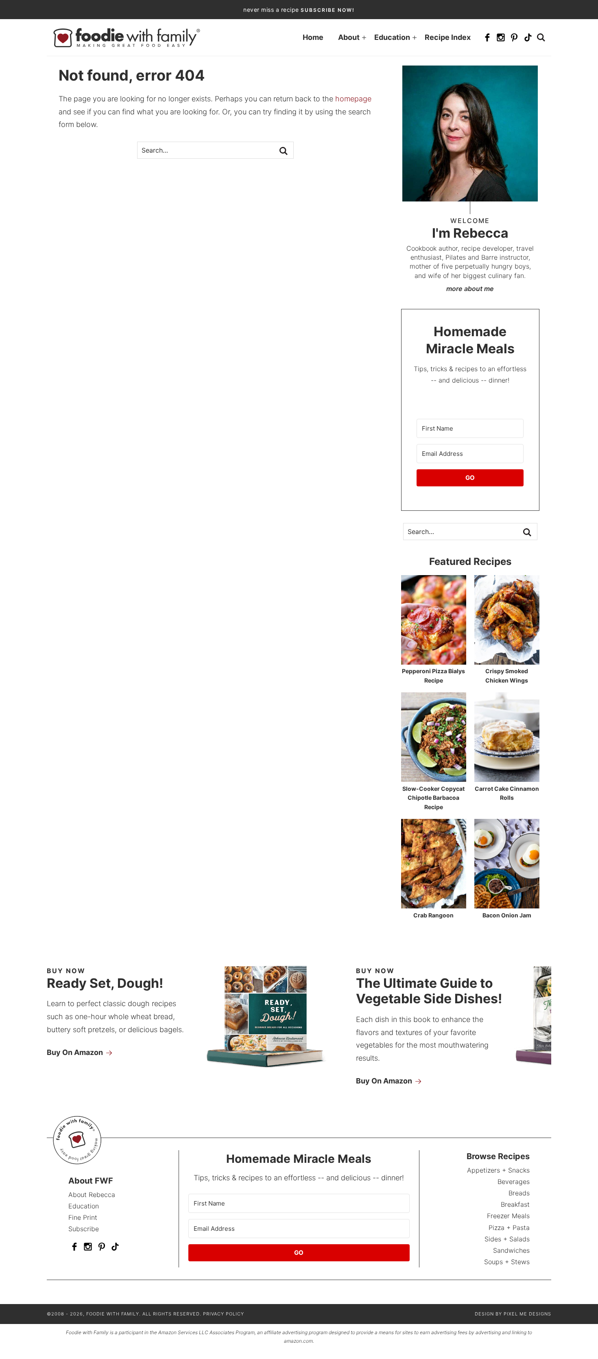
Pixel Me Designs (527, 1314)
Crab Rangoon (433, 915)
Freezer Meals (508, 1216)
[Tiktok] (528, 37)
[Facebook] (487, 37)
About (349, 37)
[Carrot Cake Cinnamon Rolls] (506, 778)
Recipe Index (448, 37)
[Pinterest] (514, 37)
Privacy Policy (223, 1314)
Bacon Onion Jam (506, 915)
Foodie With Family (127, 37)
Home (313, 37)
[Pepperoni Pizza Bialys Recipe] (433, 660)
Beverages (514, 1181)
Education (392, 37)
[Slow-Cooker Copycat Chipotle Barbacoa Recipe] (433, 778)
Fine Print (82, 1217)
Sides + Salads (507, 1239)
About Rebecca (91, 1194)
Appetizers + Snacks (498, 1170)
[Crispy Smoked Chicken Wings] (506, 660)
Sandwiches (511, 1250)
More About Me (470, 288)
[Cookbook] (275, 1070)
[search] (541, 37)
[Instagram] (501, 37)
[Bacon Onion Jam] (506, 904)
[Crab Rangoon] (433, 904)
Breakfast (515, 1204)
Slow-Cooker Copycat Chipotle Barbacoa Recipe (433, 797)
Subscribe (83, 1229)
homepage (353, 98)
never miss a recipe (299, 9)
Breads (519, 1193)
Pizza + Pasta (509, 1227)
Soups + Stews (507, 1262)
